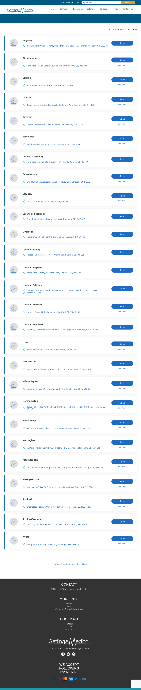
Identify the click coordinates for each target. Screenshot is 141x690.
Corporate (104, 9)
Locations (78, 9)
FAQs (116, 9)
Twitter (85, 589)
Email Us (68, 589)
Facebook (76, 589)
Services (64, 9)
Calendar (91, 9)
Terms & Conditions (74, 609)
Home (52, 9)
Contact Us (127, 9)
